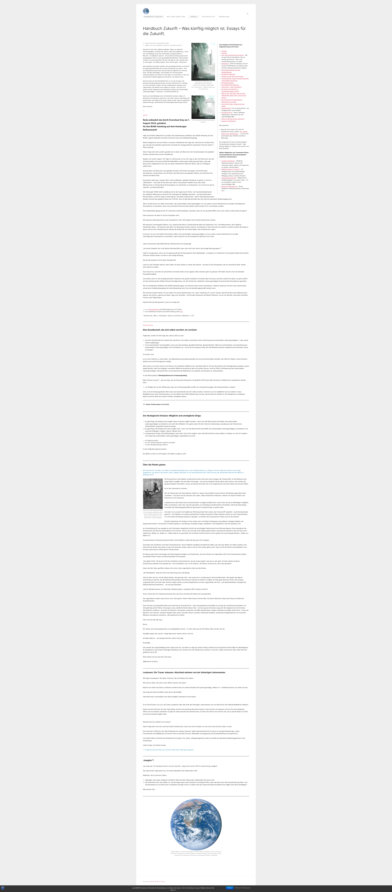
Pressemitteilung (153, 309)
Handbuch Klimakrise (228, 161)
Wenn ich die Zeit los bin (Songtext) (233, 119)
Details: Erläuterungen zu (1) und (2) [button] (157, 404)
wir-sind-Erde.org (176, 16)
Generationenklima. (228, 83)
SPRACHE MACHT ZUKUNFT (231, 169)
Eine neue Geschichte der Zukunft (233, 55)
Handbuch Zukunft (153, 16)
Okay (230, 888)
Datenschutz (208, 16)
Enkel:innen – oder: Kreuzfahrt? (232, 87)
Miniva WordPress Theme (157, 881)
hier (181, 311)
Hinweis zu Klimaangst (229, 121)
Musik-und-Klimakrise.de (229, 186)
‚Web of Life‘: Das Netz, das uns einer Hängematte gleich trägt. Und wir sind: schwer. (234, 96)
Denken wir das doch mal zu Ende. (233, 76)
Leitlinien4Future (227, 112)
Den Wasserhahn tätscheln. (230, 85)
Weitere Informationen (242, 888)
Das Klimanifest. (227, 108)
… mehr (192, 16)
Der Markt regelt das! (228, 74)
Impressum (224, 16)
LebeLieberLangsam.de (229, 178)
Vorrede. (224, 53)
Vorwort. (224, 51)
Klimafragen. (225, 63)
